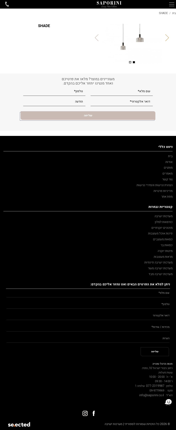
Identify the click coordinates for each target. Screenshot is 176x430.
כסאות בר (167, 245)
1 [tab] (134, 62)
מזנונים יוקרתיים (162, 228)
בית (170, 156)
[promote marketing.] (19, 424)
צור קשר (167, 179)
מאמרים (167, 173)
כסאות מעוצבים (163, 239)
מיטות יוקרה (165, 251)
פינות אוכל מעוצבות (160, 233)
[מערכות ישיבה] (109, 4)
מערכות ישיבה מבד (160, 274)
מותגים (168, 167)
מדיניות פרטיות (163, 191)
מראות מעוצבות (163, 257)
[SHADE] (132, 44)
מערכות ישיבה (164, 216)
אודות (169, 162)
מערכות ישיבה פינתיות (158, 262)
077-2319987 (154, 386)
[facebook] (92, 412)
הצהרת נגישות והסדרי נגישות (155, 185)
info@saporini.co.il (151, 395)
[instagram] (84, 412)
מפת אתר (167, 196)
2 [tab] (130, 62)
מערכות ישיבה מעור (160, 268)
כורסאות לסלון (164, 222)
